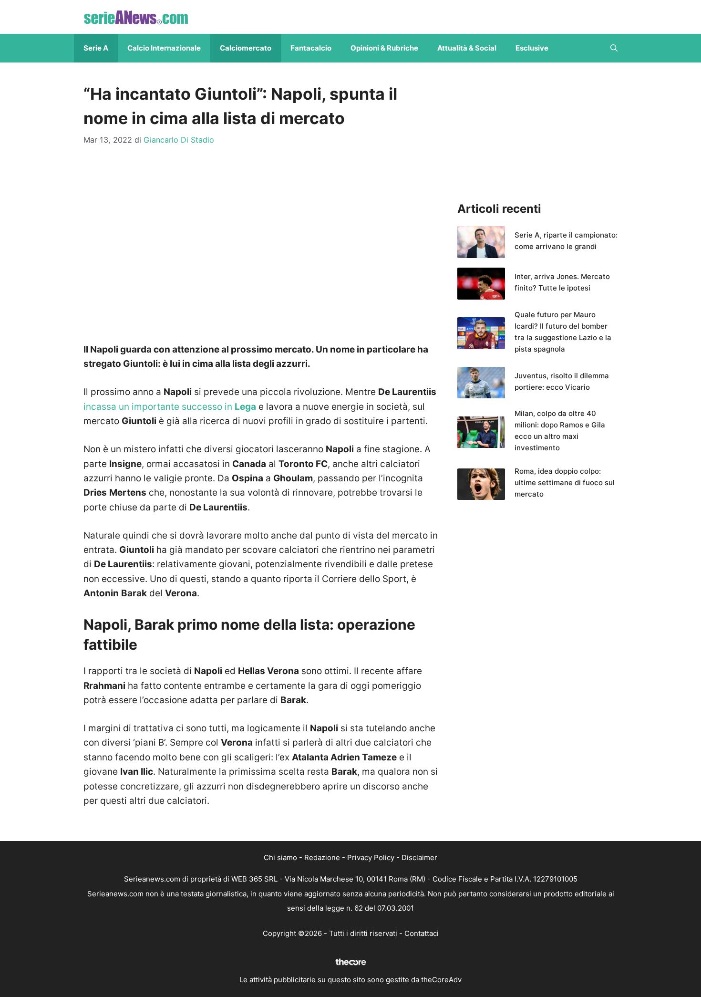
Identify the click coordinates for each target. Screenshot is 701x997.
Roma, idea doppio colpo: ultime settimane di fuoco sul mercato (565, 482)
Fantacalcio (310, 47)
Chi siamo (280, 857)
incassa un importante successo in (169, 406)
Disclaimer (419, 857)
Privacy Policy (370, 857)
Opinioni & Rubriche (384, 47)
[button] (614, 48)
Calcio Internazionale (164, 47)
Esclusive (531, 47)
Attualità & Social (466, 47)
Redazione (322, 857)
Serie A (95, 47)
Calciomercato (245, 47)
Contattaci (421, 933)
